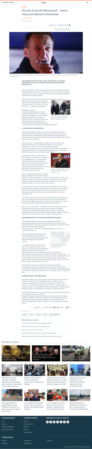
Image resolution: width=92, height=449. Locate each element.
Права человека (28, 432)
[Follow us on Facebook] (54, 422)
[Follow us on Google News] (64, 422)
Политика (26, 427)
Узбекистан (50, 440)
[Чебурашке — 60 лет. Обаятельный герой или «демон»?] (16, 353)
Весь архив (87, 411)
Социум (26, 429)
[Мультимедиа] (87, 2)
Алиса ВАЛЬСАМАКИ (27, 18)
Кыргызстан (5, 443)
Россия (24, 7)
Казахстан (4, 440)
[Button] (52, 25)
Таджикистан (27, 440)
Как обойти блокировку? (8, 427)
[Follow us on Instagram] (50, 422)
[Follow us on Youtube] (47, 422)
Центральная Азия (28, 424)
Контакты (4, 424)
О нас (3, 421)
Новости (26, 421)
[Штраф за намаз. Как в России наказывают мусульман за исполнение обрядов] (34, 370)
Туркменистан (28, 443)
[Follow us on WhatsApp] (61, 422)
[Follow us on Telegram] (57, 422)
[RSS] (67, 422)
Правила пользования (7, 429)
